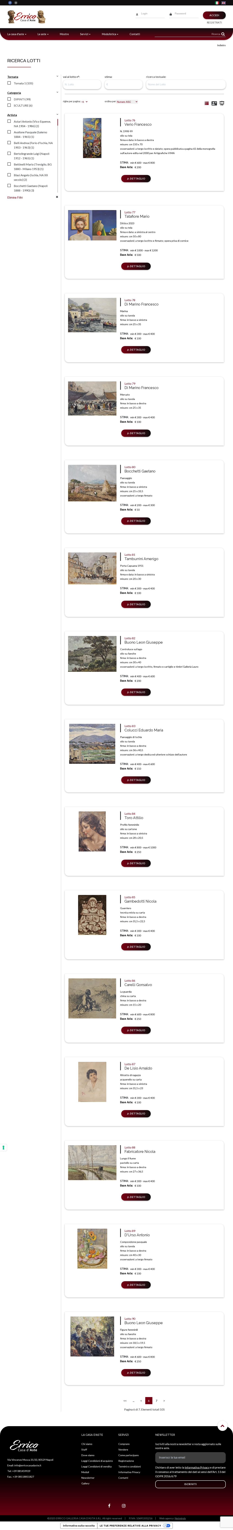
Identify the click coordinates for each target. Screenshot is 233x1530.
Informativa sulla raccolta (79, 1525)
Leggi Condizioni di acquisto (97, 1460)
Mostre (64, 34)
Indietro (221, 45)
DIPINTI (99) (22, 99)
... (133, 1400)
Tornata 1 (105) (23, 83)
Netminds (180, 1518)
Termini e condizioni (129, 1466)
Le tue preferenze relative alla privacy (130, 1525)
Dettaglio (137, 178)
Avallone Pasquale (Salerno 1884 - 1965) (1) (30, 134)
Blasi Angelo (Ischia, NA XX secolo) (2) (31, 177)
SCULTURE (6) (23, 105)
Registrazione (126, 1460)
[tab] (20, 83)
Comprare (124, 1443)
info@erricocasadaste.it (27, 1465)
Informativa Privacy (129, 1472)
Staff (84, 1449)
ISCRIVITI (190, 1484)
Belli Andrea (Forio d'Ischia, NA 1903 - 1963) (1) (33, 145)
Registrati (214, 22)
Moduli (85, 1472)
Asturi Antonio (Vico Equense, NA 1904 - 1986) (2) (32, 124)
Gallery (85, 1483)
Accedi (214, 15)
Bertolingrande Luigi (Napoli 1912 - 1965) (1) (31, 156)
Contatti (135, 34)
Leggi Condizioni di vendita (96, 1466)
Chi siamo (86, 1443)
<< (125, 1400)
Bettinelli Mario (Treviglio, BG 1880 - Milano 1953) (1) (33, 167)
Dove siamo (87, 1455)
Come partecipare (128, 1455)
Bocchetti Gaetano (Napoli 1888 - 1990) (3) (31, 188)
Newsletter (87, 1477)
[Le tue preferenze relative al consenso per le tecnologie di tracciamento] (3, 1147)
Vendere (123, 1449)
